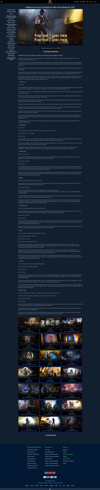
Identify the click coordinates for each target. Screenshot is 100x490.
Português (52, 485)
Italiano (41, 485)
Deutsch (46, 485)
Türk (64, 485)
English (27, 485)
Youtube (53, 472)
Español (36, 485)
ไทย (60, 485)
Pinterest (50, 472)
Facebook (46, 472)
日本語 (67, 485)
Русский (72, 485)
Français (32, 485)
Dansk (56, 485)
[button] (28, 323)
